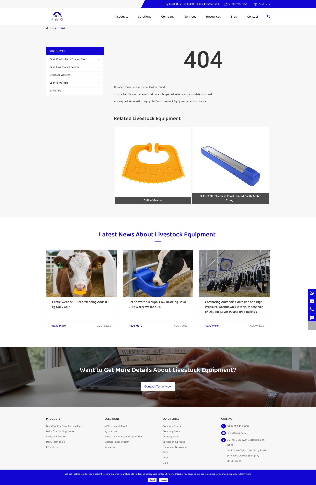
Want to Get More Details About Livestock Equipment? (158, 370)
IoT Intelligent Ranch (116, 426)
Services (190, 16)
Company (167, 16)
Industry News (171, 437)
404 (63, 28)
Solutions (144, 16)
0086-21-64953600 (184, 4)
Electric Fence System (117, 442)
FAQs (165, 452)
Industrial (110, 447)
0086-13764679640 (208, 4)
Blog (234, 16)
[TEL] (312, 309)
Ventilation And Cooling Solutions (123, 437)
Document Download (175, 447)
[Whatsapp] (312, 293)
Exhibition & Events (174, 442)
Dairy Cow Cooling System (64, 67)
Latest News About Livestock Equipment (157, 235)
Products (121, 16)
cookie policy (230, 474)
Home (53, 28)
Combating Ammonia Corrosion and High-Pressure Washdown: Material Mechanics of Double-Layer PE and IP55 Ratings (234, 306)
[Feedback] (312, 317)
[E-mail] (312, 301)
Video (166, 458)
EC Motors (55, 90)
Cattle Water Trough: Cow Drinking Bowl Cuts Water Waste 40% (157, 304)
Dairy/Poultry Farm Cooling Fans (68, 59)
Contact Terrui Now (158, 386)
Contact (252, 16)
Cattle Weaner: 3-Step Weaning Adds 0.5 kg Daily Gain (80, 304)
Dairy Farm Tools (59, 83)
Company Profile (172, 426)
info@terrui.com (237, 4)
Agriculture (111, 431)
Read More (59, 326)
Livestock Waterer (60, 75)
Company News (171, 431)
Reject (152, 480)
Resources (213, 16)
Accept (164, 480)
